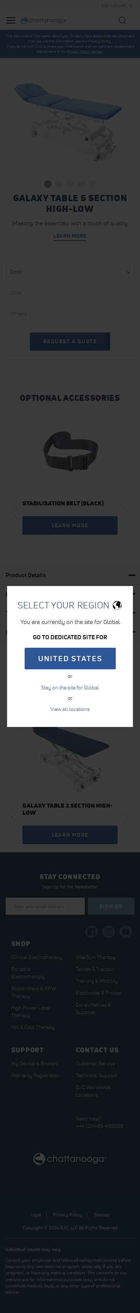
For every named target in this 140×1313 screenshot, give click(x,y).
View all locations (70, 709)
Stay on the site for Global (70, 687)
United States (70, 658)
